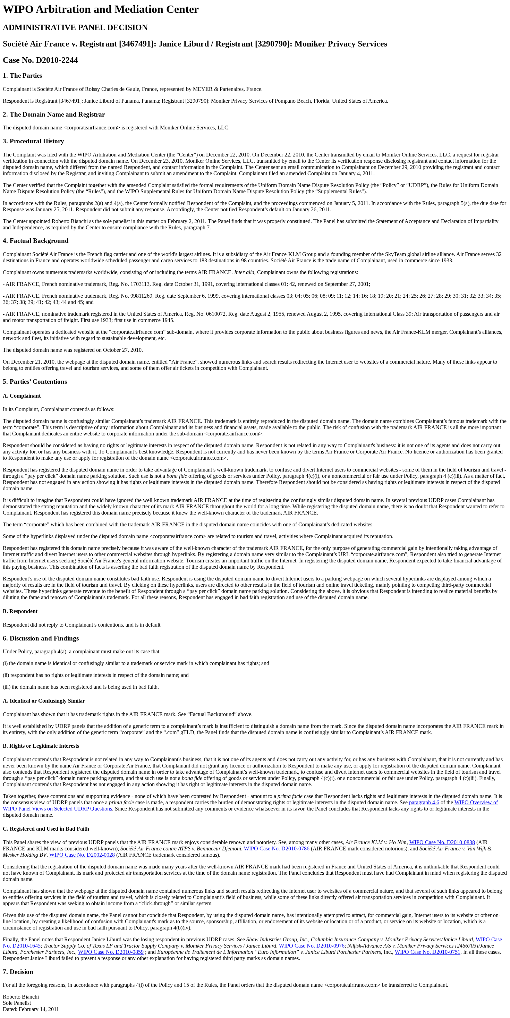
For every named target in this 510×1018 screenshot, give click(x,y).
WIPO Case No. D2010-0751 (427, 952)
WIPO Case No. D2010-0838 (442, 842)
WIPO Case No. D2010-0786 (276, 848)
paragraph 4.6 (424, 802)
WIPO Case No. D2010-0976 (312, 946)
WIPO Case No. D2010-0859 (111, 952)
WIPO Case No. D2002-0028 (82, 855)
